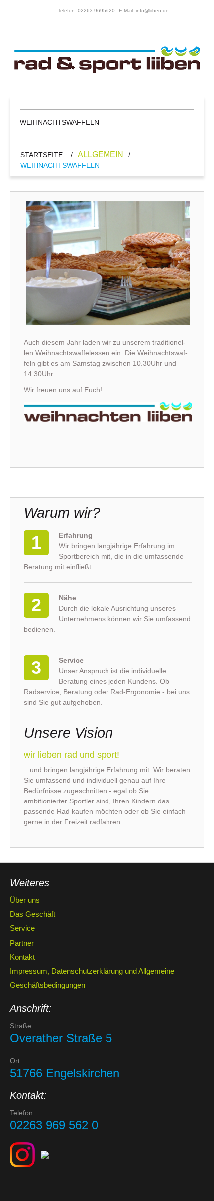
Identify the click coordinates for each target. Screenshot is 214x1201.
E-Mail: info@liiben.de (144, 10)
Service (22, 928)
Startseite (41, 155)
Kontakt (22, 957)
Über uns (25, 900)
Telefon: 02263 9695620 (86, 10)
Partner (22, 943)
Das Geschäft (32, 914)
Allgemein (100, 154)
